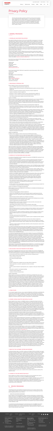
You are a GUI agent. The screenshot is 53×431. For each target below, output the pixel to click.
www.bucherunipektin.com (31, 428)
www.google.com (24, 329)
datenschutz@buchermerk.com (14, 67)
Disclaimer (16, 413)
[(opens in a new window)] (42, 414)
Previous (3, 423)
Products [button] (33, 4)
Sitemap (39, 413)
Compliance (7, 413)
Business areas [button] (27, 4)
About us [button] (21, 4)
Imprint (30, 413)
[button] (47, 4)
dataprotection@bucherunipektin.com (23, 56)
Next (50, 423)
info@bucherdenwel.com (42, 425)
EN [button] (44, 4)
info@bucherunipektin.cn (31, 427)
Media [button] (37, 4)
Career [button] (41, 4)
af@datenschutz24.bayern (15, 78)
